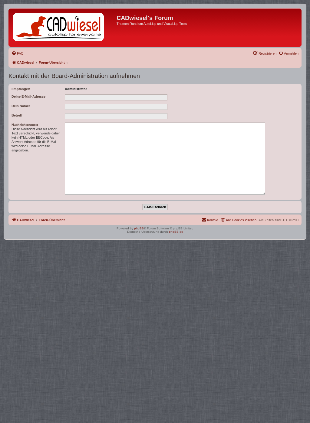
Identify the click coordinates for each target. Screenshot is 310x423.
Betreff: (18, 115)
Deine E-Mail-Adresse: (29, 96)
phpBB (139, 228)
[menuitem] (18, 53)
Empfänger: (21, 89)
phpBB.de (176, 231)
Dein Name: (21, 106)
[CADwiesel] (63, 27)
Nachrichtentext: (25, 125)
